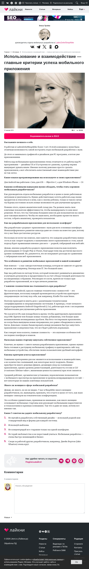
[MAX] (56, 47)
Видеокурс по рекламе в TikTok (60, 545)
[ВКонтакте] (32, 47)
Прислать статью (78, 552)
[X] (44, 47)
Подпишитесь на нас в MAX (44, 136)
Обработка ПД (10, 543)
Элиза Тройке (44, 26)
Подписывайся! (33, 462)
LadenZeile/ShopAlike (65, 43)
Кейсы (70, 9)
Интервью (56, 9)
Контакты (78, 548)
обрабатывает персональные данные (48, 559)
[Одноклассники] (50, 47)
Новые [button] (7, 517)
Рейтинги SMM (59, 550)
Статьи (42, 9)
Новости (28, 9)
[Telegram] (38, 47)
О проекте (78, 544)
